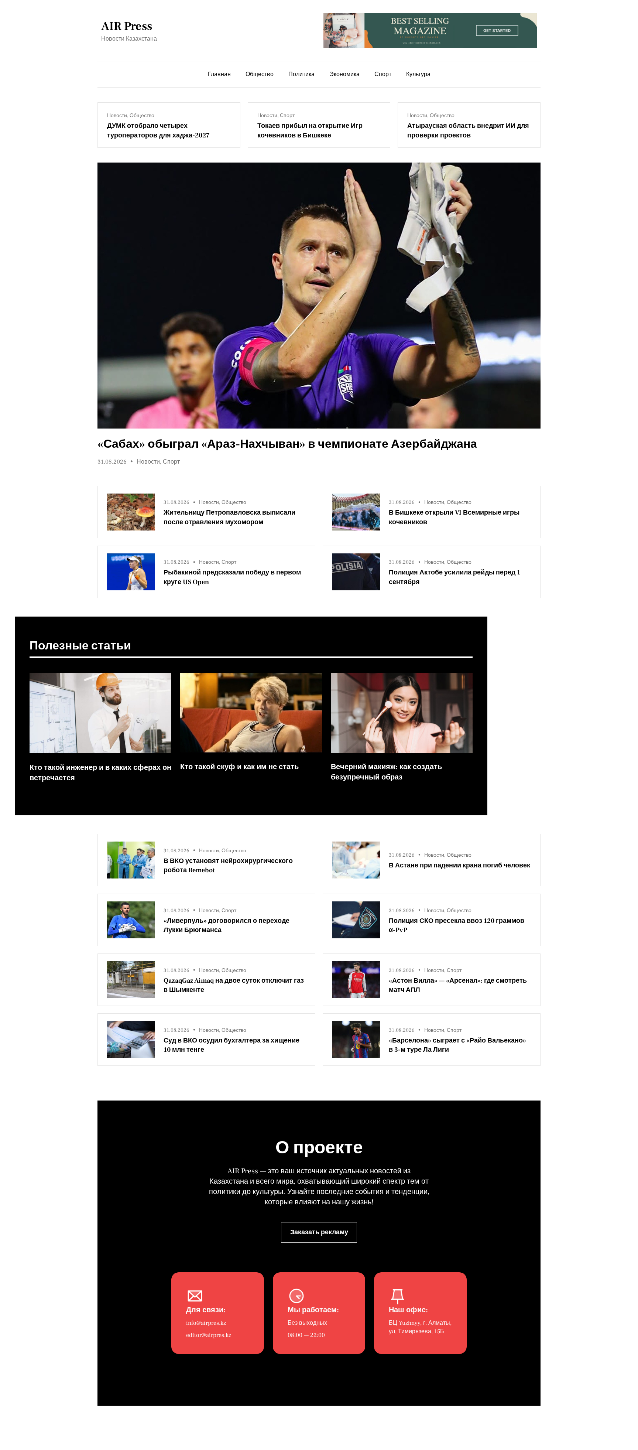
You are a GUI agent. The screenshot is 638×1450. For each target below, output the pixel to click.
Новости (117, 115)
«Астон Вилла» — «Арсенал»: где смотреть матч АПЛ (458, 985)
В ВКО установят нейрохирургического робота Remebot (228, 865)
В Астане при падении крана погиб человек (459, 865)
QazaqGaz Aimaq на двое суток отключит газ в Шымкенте (234, 985)
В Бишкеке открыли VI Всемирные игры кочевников (454, 517)
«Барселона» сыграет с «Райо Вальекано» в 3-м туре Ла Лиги (457, 1045)
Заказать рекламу (319, 1232)
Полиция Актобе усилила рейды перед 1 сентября (454, 577)
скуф (226, 767)
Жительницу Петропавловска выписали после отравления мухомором (229, 517)
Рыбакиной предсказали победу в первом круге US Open (232, 577)
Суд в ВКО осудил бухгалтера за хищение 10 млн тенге (231, 1045)
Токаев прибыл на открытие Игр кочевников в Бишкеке (310, 130)
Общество (142, 115)
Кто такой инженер (63, 767)
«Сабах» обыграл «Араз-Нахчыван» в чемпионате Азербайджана (287, 444)
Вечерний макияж (363, 767)
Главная (219, 74)
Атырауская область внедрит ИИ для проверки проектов (468, 130)
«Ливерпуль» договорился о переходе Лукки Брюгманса (226, 925)
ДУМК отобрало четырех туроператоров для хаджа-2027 (158, 130)
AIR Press (126, 26)
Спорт (287, 115)
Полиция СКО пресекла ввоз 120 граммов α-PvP (456, 925)
